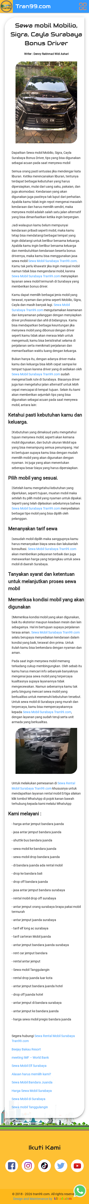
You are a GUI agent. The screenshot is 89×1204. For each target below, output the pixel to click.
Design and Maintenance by (33, 1199)
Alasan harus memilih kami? (31, 1074)
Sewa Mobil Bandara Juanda (32, 1082)
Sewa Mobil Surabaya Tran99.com (52, 261)
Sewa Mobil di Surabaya (28, 1099)
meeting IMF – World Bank (30, 1057)
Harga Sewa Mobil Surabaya (32, 1091)
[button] (82, 6)
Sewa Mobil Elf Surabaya (29, 1066)
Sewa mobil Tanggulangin (30, 1107)
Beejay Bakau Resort (26, 1049)
